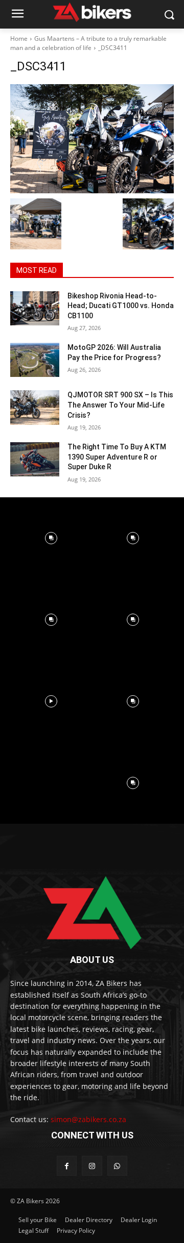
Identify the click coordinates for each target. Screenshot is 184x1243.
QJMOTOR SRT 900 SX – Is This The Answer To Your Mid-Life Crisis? (120, 405)
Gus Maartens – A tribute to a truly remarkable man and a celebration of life (88, 43)
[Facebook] (67, 1166)
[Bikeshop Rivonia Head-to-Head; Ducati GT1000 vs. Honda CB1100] (34, 308)
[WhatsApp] (117, 1166)
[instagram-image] (51, 538)
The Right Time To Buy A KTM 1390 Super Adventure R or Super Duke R (116, 457)
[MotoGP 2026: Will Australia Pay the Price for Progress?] (34, 360)
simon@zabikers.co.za (88, 1119)
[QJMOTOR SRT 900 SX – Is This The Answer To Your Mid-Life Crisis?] (34, 407)
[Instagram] (92, 1166)
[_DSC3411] (92, 138)
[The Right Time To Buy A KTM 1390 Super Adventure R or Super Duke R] (34, 459)
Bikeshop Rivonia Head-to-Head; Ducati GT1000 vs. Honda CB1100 (120, 306)
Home (19, 38)
